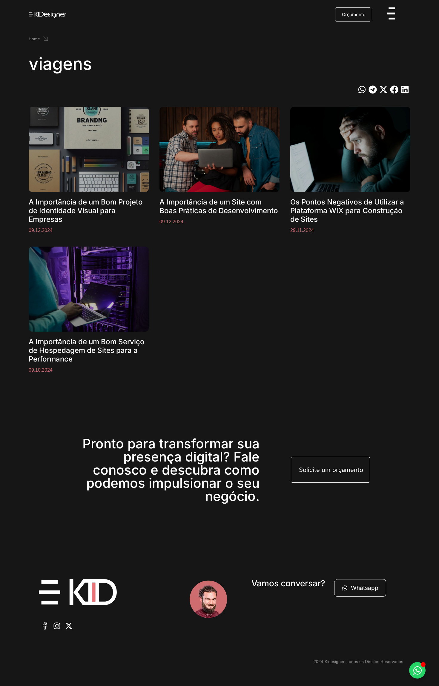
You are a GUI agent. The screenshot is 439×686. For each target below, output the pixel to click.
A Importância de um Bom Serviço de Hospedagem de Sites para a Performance (87, 350)
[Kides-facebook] (45, 626)
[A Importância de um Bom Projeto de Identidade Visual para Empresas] (89, 149)
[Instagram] (57, 626)
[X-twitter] (69, 626)
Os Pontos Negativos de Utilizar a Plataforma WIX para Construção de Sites (347, 211)
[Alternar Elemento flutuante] (417, 670)
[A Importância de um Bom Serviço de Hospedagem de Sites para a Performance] (89, 289)
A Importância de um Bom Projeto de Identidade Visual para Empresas (86, 211)
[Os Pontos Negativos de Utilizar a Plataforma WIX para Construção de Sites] (350, 149)
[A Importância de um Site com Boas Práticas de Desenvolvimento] (219, 149)
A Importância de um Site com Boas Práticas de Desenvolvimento (218, 206)
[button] (362, 89)
